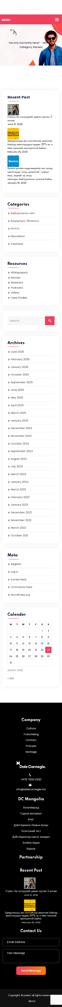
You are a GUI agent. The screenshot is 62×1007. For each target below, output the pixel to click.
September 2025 (22, 382)
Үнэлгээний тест (31, 831)
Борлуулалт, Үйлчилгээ (25, 221)
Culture (31, 728)
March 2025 (18, 413)
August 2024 (19, 459)
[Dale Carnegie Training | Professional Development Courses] (31, 7)
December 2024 (21, 428)
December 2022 (21, 512)
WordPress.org (20, 595)
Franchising (31, 734)
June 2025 (17, 390)
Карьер (31, 849)
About (31, 1001)
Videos (15, 292)
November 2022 (21, 520)
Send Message (31, 970)
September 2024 (22, 451)
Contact (31, 740)
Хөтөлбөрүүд (31, 807)
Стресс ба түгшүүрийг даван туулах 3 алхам (31, 891)
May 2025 (17, 397)
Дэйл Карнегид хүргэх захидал (31, 837)
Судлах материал (31, 813)
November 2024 (21, 436)
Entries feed (18, 579)
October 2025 (20, 374)
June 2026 (17, 352)
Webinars (17, 282)
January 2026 (19, 367)
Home (46, 43)
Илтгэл (15, 228)
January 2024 (19, 482)
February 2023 (20, 497)
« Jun (10, 678)
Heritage (31, 752)
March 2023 (18, 489)
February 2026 (20, 359)
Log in (14, 572)
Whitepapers (19, 272)
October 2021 (19, 535)
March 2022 (18, 528)
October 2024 (20, 443)
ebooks (15, 278)
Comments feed (21, 587)
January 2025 (19, 420)
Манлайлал (18, 236)
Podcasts (17, 288)
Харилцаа (17, 244)
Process (31, 746)
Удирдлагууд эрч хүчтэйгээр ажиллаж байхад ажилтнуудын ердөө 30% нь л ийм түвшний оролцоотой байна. (30, 145)
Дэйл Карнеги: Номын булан (31, 825)
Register (16, 564)
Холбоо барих (31, 843)
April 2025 (17, 405)
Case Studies (19, 298)
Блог (31, 819)
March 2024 (18, 474)
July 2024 (17, 466)
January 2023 (19, 505)
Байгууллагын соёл (23, 213)
